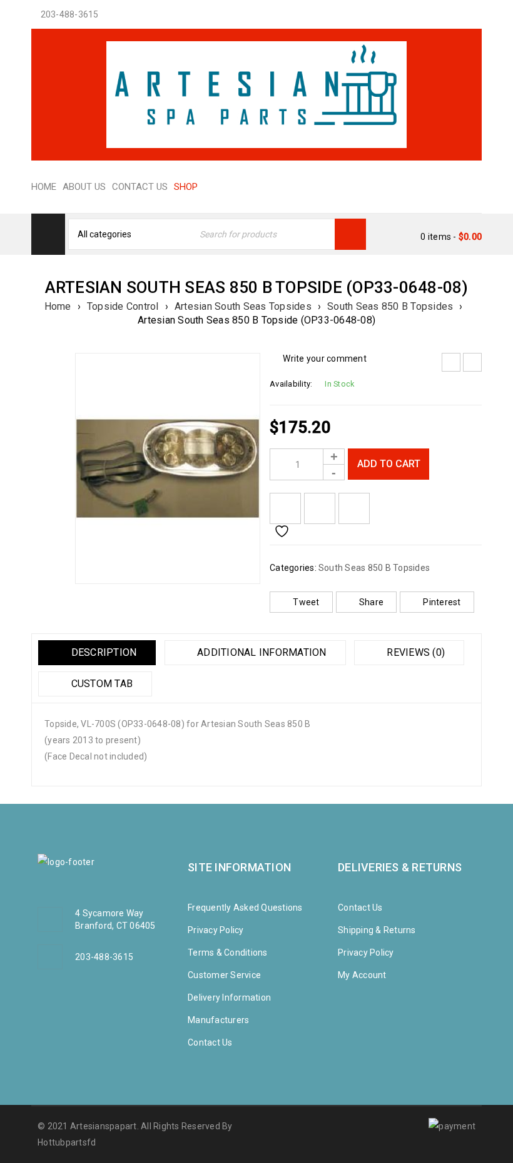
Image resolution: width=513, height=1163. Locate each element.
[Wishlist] (285, 508)
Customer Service (224, 975)
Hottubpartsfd (67, 1142)
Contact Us (210, 1042)
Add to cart (388, 464)
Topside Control (123, 306)
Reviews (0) (414, 652)
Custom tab (100, 684)
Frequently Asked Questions (245, 908)
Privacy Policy (216, 930)
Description (102, 652)
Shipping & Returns (377, 930)
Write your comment (325, 359)
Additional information (261, 652)
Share (371, 602)
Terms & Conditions (228, 953)
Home (57, 306)
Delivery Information (229, 997)
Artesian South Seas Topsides (243, 306)
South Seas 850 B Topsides (390, 306)
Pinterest (441, 602)
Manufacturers (218, 1020)
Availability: (291, 383)
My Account (362, 975)
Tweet (306, 602)
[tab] (97, 652)
